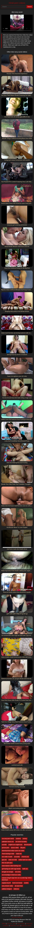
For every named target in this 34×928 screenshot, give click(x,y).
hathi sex (25, 868)
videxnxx (16, 889)
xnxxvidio (17, 856)
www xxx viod (13, 859)
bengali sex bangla (7, 872)
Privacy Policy (21, 923)
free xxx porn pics (7, 862)
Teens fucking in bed (8, 853)
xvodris (26, 883)
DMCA (4, 923)
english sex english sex (15, 844)
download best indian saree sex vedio (13, 850)
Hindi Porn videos (15, 925)
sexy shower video (7, 886)
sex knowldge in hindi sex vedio (11, 875)
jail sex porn (5, 847)
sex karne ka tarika (21, 841)
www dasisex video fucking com (11, 865)
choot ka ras (25, 856)
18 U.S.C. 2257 (11, 923)
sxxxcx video (15, 847)
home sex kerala (17, 883)
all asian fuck (19, 886)
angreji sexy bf (6, 883)
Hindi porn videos (17, 3)
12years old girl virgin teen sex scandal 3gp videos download (17, 879)
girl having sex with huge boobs (11, 868)
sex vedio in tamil (7, 856)
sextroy (25, 838)
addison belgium (7, 889)
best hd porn (27, 844)
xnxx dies (18, 872)
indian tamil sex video (25, 859)
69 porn (23, 847)
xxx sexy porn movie (8, 838)
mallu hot (18, 853)
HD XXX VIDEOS (17, 917)
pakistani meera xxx (8, 841)
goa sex (4, 859)
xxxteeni (18, 838)
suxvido (4, 844)
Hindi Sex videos (26, 925)
